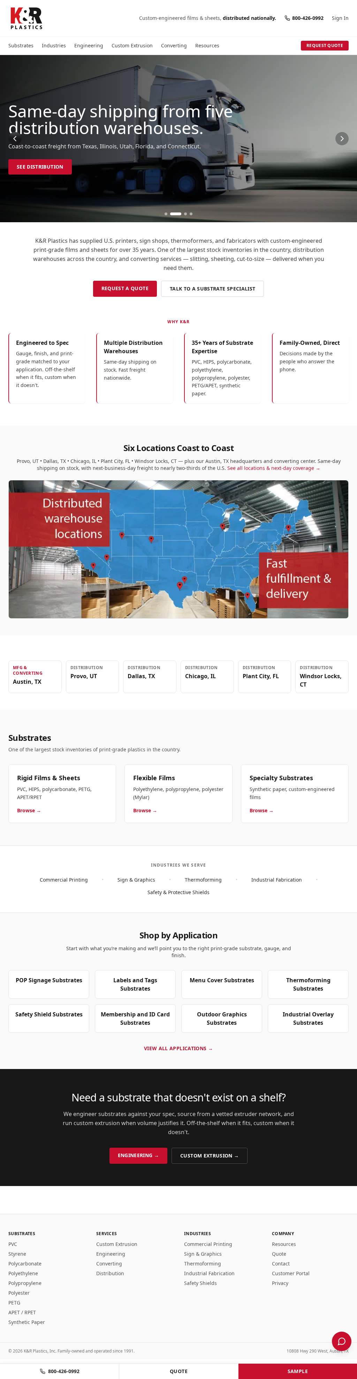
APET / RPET (22, 1312)
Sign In (340, 18)
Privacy (280, 1283)
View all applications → (178, 1048)
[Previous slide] (15, 138)
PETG (14, 1302)
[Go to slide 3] (185, 213)
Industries (54, 45)
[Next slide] (342, 138)
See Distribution (40, 166)
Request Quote (324, 45)
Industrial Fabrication (276, 879)
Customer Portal (291, 1273)
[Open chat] (341, 1341)
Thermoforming (203, 879)
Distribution (110, 1273)
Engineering (88, 45)
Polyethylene (23, 1273)
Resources (207, 45)
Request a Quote (125, 288)
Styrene (17, 1253)
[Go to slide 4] (191, 213)
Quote (279, 1253)
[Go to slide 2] (175, 213)
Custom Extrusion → (209, 1155)
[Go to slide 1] (166, 213)
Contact (281, 1263)
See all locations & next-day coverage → (273, 468)
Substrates (20, 45)
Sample (298, 1371)
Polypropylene (24, 1283)
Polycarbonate (24, 1263)
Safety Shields (200, 1283)
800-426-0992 (308, 18)
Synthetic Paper (26, 1322)
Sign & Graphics (136, 879)
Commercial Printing (64, 879)
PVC (12, 1244)
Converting (174, 45)
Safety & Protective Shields (178, 892)
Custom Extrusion (132, 45)
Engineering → (138, 1155)
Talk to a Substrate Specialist (213, 288)
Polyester (19, 1292)
